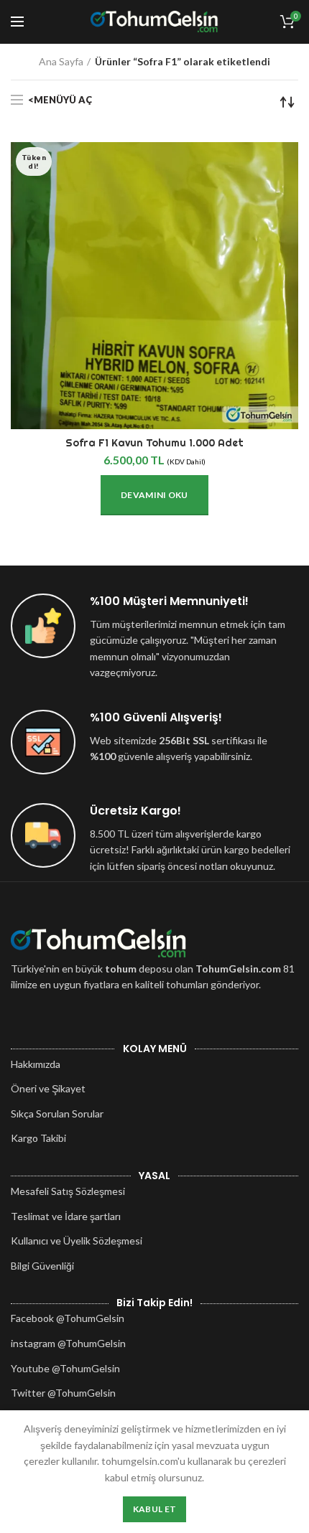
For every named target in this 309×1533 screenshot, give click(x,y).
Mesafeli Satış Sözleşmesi (68, 1191)
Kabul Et (154, 1509)
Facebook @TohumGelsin (67, 1318)
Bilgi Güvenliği (42, 1266)
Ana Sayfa (61, 61)
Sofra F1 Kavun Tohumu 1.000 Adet (154, 442)
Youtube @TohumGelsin (65, 1368)
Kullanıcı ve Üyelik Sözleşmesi (76, 1240)
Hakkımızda (35, 1064)
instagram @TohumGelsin (68, 1343)
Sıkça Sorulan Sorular (57, 1113)
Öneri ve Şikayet (48, 1088)
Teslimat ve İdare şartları (66, 1216)
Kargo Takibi (38, 1138)
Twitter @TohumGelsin (63, 1393)
